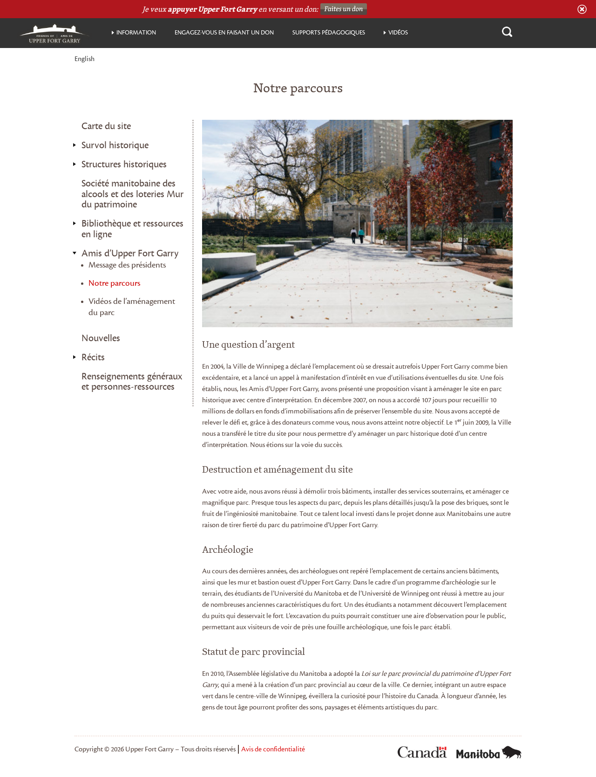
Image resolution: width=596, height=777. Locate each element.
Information (136, 32)
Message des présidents (127, 265)
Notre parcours (114, 283)
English (84, 59)
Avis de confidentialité (273, 749)
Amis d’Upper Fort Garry (129, 253)
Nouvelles (100, 338)
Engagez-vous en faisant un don (224, 32)
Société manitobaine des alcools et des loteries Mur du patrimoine (132, 194)
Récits (93, 357)
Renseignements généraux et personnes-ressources (131, 381)
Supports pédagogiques (328, 32)
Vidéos (398, 32)
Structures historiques (124, 164)
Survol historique (115, 145)
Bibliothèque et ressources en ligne (132, 229)
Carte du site (106, 126)
